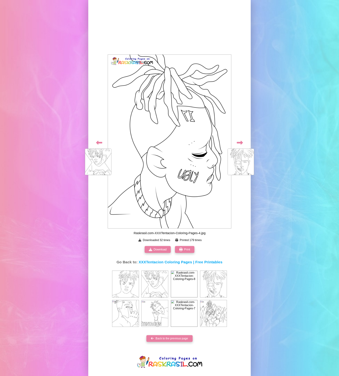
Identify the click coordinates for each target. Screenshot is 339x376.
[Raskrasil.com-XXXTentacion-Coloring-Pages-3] (154, 284)
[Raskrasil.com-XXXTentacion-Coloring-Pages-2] (125, 284)
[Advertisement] (169, 28)
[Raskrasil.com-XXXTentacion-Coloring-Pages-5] (213, 284)
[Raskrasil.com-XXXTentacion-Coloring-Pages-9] (125, 313)
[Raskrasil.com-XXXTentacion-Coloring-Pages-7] (184, 313)
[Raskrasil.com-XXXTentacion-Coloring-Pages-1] (213, 313)
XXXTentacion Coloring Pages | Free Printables (180, 262)
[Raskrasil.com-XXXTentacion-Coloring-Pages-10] (154, 313)
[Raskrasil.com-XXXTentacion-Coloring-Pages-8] (184, 284)
